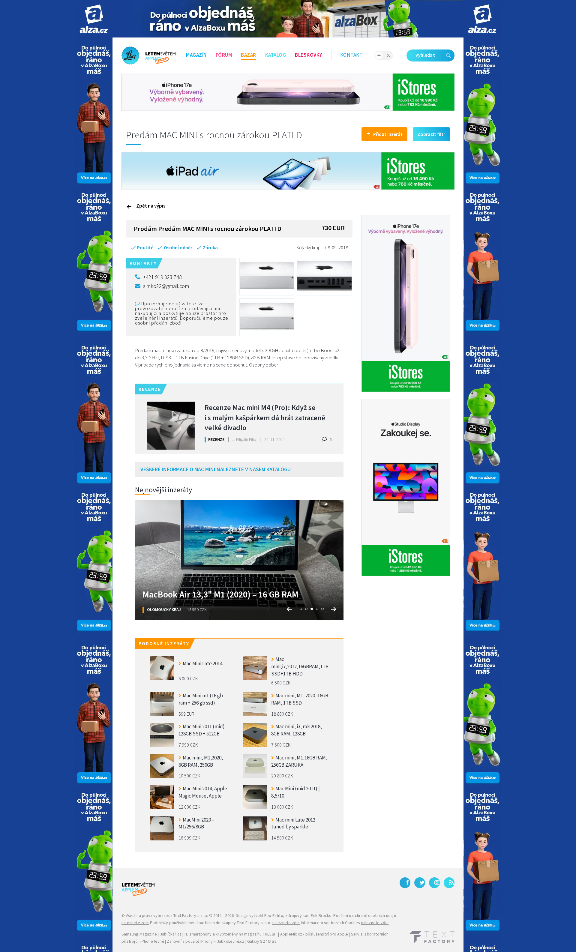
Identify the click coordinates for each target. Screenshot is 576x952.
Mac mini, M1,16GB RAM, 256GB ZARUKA (299, 761)
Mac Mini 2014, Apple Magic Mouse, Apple (202, 792)
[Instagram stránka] (434, 882)
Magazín (196, 55)
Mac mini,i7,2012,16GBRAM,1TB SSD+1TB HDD (299, 665)
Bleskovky (308, 55)
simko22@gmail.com (166, 286)
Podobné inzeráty (164, 643)
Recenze (216, 439)
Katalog (275, 55)
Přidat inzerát (384, 133)
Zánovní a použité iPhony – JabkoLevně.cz (205, 941)
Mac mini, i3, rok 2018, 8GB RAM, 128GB (296, 730)
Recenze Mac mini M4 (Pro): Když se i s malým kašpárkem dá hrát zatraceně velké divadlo (265, 417)
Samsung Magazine (139, 934)
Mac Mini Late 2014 (202, 663)
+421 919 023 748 (162, 277)
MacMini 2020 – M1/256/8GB (196, 823)
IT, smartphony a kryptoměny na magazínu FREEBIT (230, 934)
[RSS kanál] (449, 882)
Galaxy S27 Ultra (262, 941)
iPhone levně (152, 941)
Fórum (224, 55)
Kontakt (351, 55)
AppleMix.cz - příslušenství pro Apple (314, 934)
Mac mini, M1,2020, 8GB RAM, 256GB (200, 761)
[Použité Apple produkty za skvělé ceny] (149, 55)
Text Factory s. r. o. (190, 915)
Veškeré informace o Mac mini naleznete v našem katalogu (215, 469)
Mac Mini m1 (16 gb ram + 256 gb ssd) (200, 699)
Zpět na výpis (151, 205)
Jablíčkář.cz (171, 934)
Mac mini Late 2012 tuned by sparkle (293, 823)
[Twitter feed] (419, 882)
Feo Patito (273, 915)
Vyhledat (425, 55)
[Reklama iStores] (288, 91)
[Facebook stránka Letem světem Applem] (405, 882)
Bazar (248, 55)
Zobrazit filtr (431, 134)
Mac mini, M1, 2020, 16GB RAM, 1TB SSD (299, 699)
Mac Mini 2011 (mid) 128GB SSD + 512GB (201, 730)
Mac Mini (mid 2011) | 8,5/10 (295, 792)
